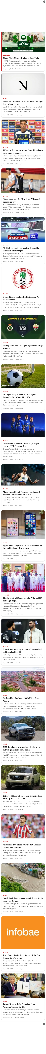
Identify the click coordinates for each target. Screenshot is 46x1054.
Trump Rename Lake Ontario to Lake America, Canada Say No (19, 1005)
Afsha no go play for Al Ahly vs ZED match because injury (22, 200)
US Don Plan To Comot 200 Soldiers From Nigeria (21, 699)
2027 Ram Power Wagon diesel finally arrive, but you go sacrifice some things (22, 748)
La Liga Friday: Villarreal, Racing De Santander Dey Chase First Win (19, 396)
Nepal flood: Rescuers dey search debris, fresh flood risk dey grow (23, 899)
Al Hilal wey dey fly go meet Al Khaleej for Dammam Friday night (21, 249)
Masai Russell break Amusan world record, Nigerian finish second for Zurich (21, 493)
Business (6, 55)
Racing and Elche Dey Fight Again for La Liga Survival (23, 347)
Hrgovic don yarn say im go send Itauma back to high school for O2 (23, 650)
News (5, 98)
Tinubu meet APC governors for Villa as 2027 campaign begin (22, 599)
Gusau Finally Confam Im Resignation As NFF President (21, 298)
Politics (6, 595)
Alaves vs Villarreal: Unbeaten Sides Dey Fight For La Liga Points (23, 102)
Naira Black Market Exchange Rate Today (21, 58)
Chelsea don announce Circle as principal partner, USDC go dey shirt (21, 445)
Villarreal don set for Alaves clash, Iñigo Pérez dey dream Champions (23, 151)
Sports (5, 147)
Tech (4, 542)
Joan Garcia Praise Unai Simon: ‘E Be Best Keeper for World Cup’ (21, 956)
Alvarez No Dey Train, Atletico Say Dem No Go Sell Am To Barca (22, 846)
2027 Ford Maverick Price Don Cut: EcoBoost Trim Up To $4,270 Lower (22, 797)
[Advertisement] (23, 16)
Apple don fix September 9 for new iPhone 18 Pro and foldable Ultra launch (22, 546)
